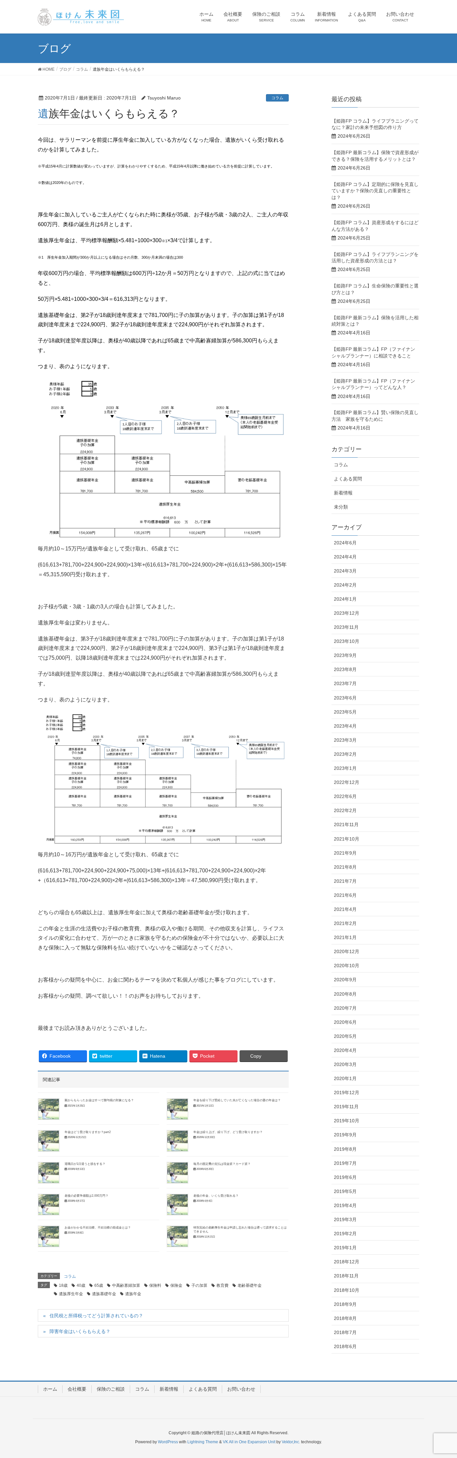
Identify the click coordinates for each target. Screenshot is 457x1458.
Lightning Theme (202, 1442)
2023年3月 (345, 740)
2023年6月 (345, 698)
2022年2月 (345, 810)
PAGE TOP (440, 1408)
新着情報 (343, 492)
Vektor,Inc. (291, 1442)
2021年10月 (346, 839)
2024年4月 (345, 556)
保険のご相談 (111, 1389)
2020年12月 (346, 951)
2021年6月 (345, 895)
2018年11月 (346, 1275)
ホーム (50, 1389)
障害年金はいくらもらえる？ (80, 1331)
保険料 (155, 1285)
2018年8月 (345, 1318)
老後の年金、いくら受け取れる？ (216, 1195)
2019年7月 (345, 1163)
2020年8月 (345, 994)
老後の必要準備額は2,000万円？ (86, 1195)
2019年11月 (346, 1106)
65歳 (98, 1285)
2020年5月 (345, 1036)
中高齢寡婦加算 (126, 1285)
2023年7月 (345, 683)
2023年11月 (346, 627)
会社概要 (77, 1389)
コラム (277, 97)
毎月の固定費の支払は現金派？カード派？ (222, 1164)
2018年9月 (345, 1304)
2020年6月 (345, 1022)
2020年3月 (345, 1064)
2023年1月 (345, 768)
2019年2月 (345, 1233)
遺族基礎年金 (104, 1293)
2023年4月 (345, 726)
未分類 (341, 507)
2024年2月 (345, 585)
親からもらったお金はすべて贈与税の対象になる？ (99, 1100)
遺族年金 (133, 1293)
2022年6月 (345, 796)
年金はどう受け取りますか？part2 (88, 1132)
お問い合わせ (241, 1389)
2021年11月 (346, 824)
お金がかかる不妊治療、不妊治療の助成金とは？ (98, 1227)
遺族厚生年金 (71, 1293)
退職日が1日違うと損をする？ (85, 1164)
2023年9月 (345, 655)
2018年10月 (346, 1290)
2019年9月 (345, 1134)
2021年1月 (345, 937)
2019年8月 (345, 1149)
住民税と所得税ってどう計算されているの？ (96, 1315)
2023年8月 (345, 669)
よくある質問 (348, 478)
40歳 (81, 1285)
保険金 (176, 1285)
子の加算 (199, 1285)
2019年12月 (346, 1092)
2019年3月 (345, 1219)
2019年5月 (345, 1191)
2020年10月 (346, 965)
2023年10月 (346, 641)
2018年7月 (345, 1332)
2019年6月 (345, 1177)
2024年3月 (345, 571)
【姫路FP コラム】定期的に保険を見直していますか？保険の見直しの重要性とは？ (375, 191)
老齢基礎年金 (250, 1285)
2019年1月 (345, 1247)
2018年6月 (345, 1346)
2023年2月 (345, 754)
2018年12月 (346, 1261)
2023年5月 (345, 712)
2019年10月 (346, 1120)
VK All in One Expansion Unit (249, 1442)
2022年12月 (346, 782)
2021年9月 (345, 853)
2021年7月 (345, 881)
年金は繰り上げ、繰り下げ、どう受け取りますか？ (228, 1132)
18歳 (63, 1285)
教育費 (222, 1285)
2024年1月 (345, 599)
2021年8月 (345, 867)
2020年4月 (345, 1050)
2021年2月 (345, 923)
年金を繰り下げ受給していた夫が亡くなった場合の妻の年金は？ (237, 1100)
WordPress (168, 1442)
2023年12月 (346, 613)
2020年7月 (345, 1008)
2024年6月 (345, 542)
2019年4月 (345, 1205)
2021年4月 (345, 909)
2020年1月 (345, 1078)
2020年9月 (345, 979)
